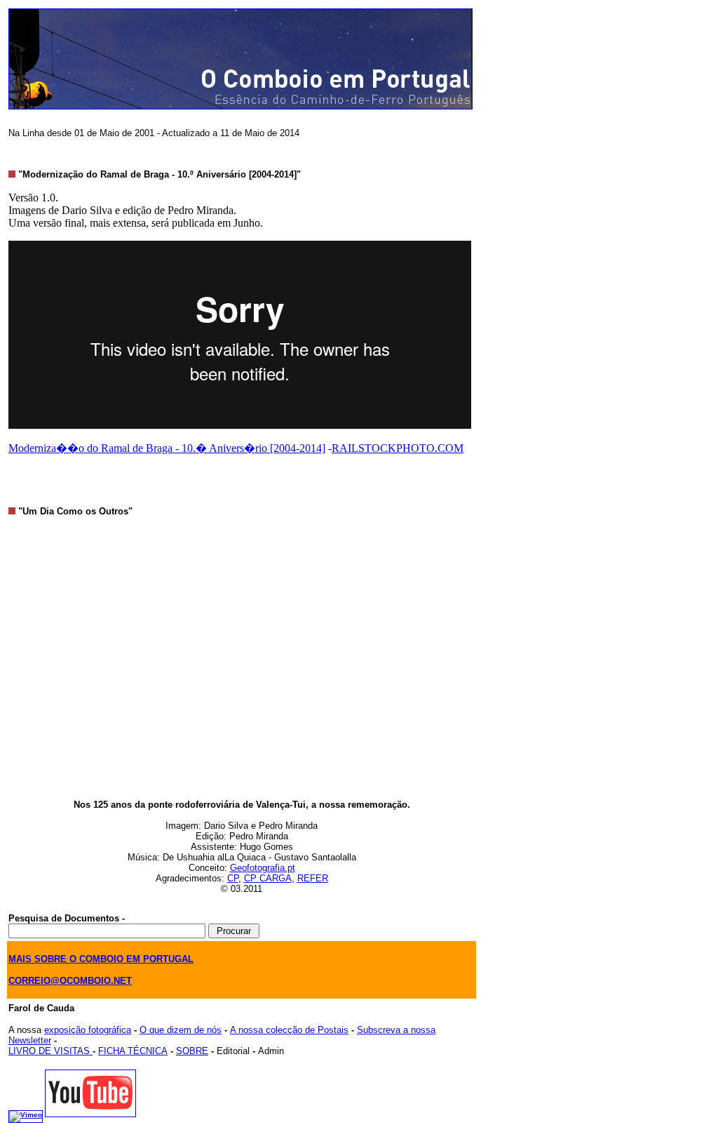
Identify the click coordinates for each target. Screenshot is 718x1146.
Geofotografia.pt (262, 867)
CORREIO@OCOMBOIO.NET (70, 980)
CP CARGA (268, 878)
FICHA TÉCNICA (133, 1051)
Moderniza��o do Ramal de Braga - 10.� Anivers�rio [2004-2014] (166, 448)
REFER (312, 878)
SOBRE (192, 1051)
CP (232, 878)
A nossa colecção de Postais (289, 1030)
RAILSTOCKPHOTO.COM (397, 448)
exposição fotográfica (87, 1030)
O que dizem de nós (181, 1030)
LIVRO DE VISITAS (50, 1051)
